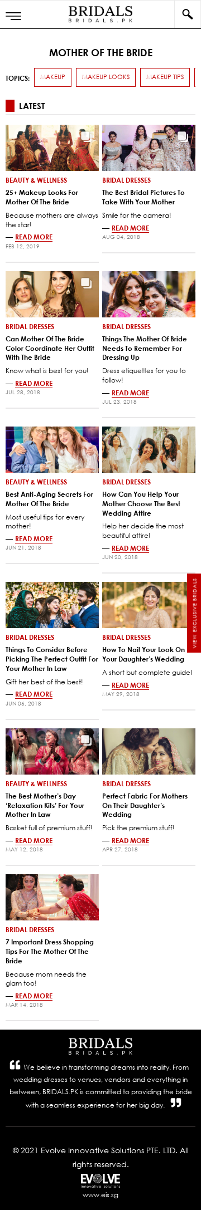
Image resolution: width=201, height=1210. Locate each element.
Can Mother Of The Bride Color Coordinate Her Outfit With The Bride (50, 348)
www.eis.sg (100, 1194)
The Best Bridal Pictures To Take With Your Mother (143, 197)
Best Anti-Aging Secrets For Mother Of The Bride (49, 498)
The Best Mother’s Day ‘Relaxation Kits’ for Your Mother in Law (45, 805)
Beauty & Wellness (36, 179)
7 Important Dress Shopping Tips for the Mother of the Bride (50, 951)
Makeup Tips (165, 76)
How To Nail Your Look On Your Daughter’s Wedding (143, 654)
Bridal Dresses (126, 179)
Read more (33, 236)
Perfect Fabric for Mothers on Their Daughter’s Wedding (145, 805)
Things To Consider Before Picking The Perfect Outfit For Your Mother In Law (52, 659)
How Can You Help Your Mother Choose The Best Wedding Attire (141, 503)
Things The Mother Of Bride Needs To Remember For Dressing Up (144, 348)
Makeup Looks (106, 76)
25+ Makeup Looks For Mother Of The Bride (42, 197)
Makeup (52, 76)
